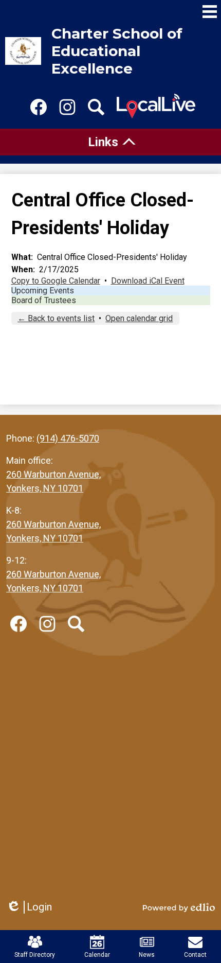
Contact (195, 954)
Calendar (97, 954)
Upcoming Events (42, 290)
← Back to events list (56, 318)
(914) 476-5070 (67, 438)
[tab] (110, 142)
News (147, 954)
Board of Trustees (43, 300)
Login (29, 907)
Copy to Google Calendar (55, 281)
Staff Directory (34, 954)
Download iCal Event (148, 281)
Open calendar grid (139, 318)
